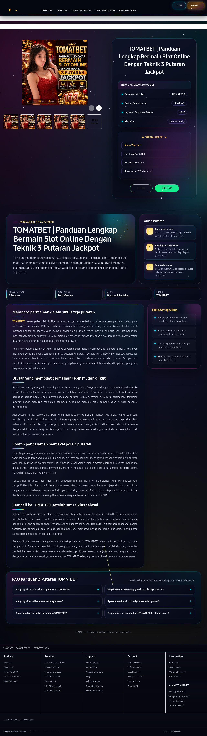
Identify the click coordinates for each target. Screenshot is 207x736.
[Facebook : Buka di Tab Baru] (185, 731)
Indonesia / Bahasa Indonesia (14, 731)
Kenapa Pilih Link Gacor (179, 696)
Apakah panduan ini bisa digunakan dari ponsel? (134, 601)
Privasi (36, 731)
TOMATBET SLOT (10, 681)
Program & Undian (53, 672)
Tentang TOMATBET (177, 691)
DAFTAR (167, 188)
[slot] (19, 10)
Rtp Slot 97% (92, 667)
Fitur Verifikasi (134, 681)
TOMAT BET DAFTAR (11, 676)
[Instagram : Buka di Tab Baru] (196, 731)
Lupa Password (134, 672)
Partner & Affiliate (176, 701)
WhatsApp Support (94, 672)
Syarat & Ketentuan (94, 686)
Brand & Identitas (176, 705)
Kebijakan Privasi (93, 681)
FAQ (88, 676)
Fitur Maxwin (50, 681)
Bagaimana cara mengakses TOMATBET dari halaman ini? (138, 613)
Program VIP (133, 686)
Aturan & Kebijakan (177, 672)
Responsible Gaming (95, 690)
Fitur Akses (173, 662)
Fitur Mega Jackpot (53, 686)
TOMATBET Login (135, 662)
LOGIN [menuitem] (179, 5)
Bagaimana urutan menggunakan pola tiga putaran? (136, 589)
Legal (45, 731)
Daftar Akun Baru (135, 667)
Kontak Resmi (174, 676)
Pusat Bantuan (92, 662)
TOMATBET (18, 321)
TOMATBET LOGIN (10, 672)
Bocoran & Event (52, 667)
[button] (195, 10)
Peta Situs (55, 731)
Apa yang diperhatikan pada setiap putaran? (39, 601)
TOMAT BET (8, 667)
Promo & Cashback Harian (56, 662)
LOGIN (141, 188)
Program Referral (52, 690)
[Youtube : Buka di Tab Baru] (201, 731)
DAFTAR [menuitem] (194, 5)
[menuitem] (47, 10)
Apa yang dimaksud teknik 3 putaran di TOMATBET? (42, 589)
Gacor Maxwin (175, 667)
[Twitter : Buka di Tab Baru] (190, 731)
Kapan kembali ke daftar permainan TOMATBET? (41, 613)
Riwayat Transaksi (135, 676)
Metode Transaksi (52, 676)
